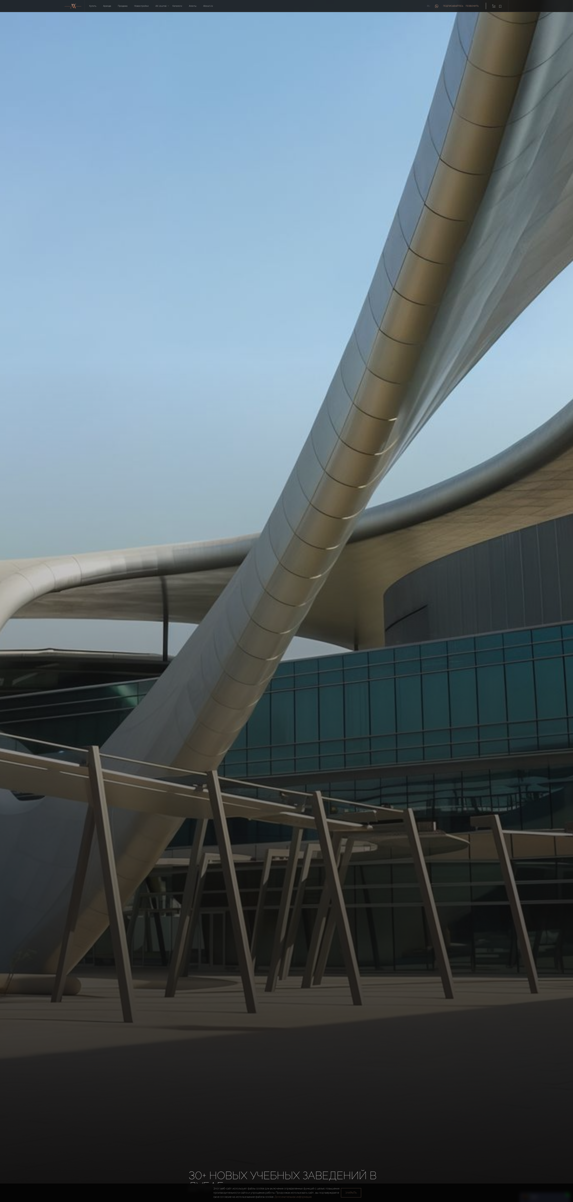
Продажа (122, 6)
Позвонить (472, 6)
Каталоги (177, 6)
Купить (92, 6)
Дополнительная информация (293, 1196)
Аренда (107, 6)
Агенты (192, 6)
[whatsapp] (436, 6)
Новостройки (141, 6)
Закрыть (351, 1192)
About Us (208, 6)
